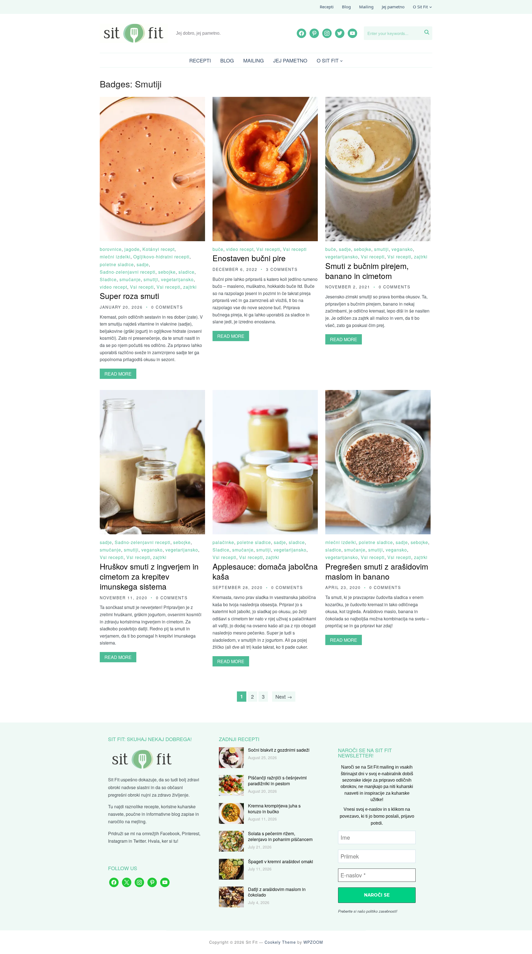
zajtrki (190, 287)
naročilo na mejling (126, 821)
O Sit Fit (420, 6)
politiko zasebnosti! (381, 911)
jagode (132, 249)
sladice (186, 272)
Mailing (366, 6)
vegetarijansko (177, 279)
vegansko (402, 249)
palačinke (223, 542)
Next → (283, 696)
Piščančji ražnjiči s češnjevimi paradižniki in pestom (277, 780)
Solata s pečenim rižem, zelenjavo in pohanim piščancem (280, 836)
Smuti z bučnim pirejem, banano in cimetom (367, 270)
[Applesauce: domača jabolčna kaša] (265, 394)
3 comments (282, 269)
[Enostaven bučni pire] (265, 100)
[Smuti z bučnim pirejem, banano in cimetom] (378, 100)
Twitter (139, 841)
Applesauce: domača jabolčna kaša (265, 571)
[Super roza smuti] (152, 100)
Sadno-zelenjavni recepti (127, 272)
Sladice (108, 279)
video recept (113, 287)
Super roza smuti (129, 295)
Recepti (327, 6)
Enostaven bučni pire (249, 257)
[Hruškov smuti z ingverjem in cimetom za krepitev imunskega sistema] (152, 394)
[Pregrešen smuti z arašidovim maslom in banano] (378, 394)
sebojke (167, 272)
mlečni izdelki (115, 256)
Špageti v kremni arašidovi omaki (280, 861)
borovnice (111, 249)
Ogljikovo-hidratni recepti (161, 256)
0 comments (167, 307)
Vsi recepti (142, 287)
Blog (346, 6)
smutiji (151, 279)
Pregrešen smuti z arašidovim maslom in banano (376, 571)
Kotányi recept (158, 249)
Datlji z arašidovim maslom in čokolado (277, 892)
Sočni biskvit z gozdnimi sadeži (279, 750)
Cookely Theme (280, 942)
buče (218, 249)
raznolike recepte (142, 806)
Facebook (170, 833)
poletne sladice (117, 264)
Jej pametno (393, 6)
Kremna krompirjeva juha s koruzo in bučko (274, 808)
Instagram (117, 841)
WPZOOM (313, 942)
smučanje (130, 279)
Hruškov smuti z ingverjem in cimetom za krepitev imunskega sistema (149, 576)
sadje (143, 264)
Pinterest (190, 833)
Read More (118, 374)
